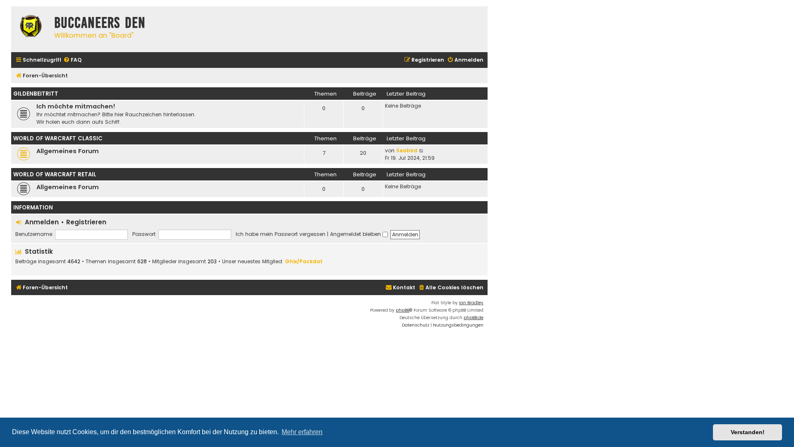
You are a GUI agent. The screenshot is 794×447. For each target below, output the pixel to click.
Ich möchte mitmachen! (75, 106)
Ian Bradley (471, 303)
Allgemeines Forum (67, 151)
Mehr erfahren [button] (302, 431)
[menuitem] (72, 60)
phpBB (402, 310)
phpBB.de (473, 318)
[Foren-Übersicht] (30, 27)
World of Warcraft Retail (54, 174)
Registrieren (86, 222)
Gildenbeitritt (35, 94)
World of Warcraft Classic (58, 138)
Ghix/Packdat (304, 261)
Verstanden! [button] (748, 432)
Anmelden (42, 222)
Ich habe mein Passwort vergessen (280, 234)
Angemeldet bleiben (356, 234)
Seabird (406, 150)
